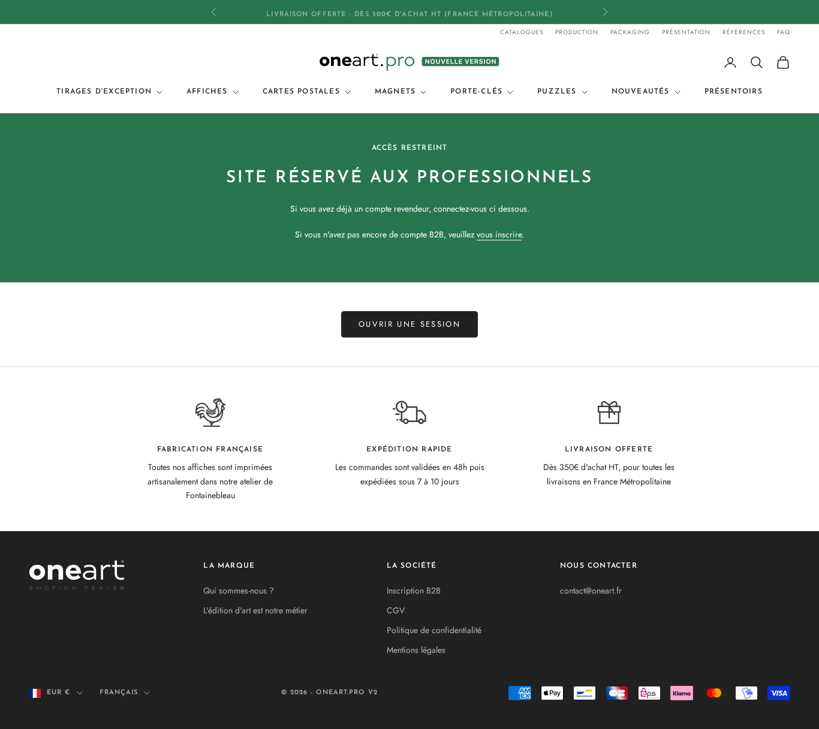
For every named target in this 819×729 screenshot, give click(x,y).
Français (119, 692)
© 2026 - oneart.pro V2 (329, 692)
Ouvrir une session (409, 324)
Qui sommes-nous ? (238, 591)
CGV (396, 610)
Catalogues (521, 32)
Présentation (686, 32)
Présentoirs (733, 91)
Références (743, 32)
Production (576, 32)
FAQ (783, 32)
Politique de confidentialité (434, 630)
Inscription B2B (414, 591)
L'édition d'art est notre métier (255, 610)
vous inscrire (499, 234)
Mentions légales (416, 650)
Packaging (630, 32)
